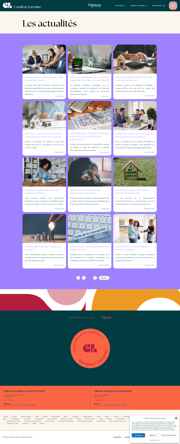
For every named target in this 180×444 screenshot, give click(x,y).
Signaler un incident (137, 5)
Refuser (153, 435)
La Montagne (15, 419)
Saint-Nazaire (101, 421)
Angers (14, 416)
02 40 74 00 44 (9, 400)
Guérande (126, 416)
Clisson (107, 416)
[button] (176, 418)
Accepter (138, 435)
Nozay (101, 419)
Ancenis (5, 416)
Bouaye (45, 416)
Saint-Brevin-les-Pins (13, 421)
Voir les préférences (168, 435)
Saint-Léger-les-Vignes (85, 421)
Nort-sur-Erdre (90, 419)
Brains (66, 416)
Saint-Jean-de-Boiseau (66, 421)
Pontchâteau (120, 419)
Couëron (116, 416)
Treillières (25, 423)
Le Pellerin (27, 419)
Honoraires (117, 437)
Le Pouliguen (39, 419)
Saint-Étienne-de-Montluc (32, 421)
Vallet (34, 423)
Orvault (109, 419)
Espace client (157, 5)
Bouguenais (56, 416)
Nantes (78, 419)
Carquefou (75, 416)
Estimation (119, 5)
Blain (37, 416)
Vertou (42, 423)
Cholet (98, 416)
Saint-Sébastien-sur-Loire (118, 421)
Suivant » (104, 278)
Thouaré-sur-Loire (12, 423)
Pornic (131, 419)
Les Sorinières (52, 419)
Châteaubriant (87, 416)
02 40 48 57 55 (98, 400)
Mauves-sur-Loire (66, 419)
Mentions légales (154, 440)
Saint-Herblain (50, 421)
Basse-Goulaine (26, 416)
